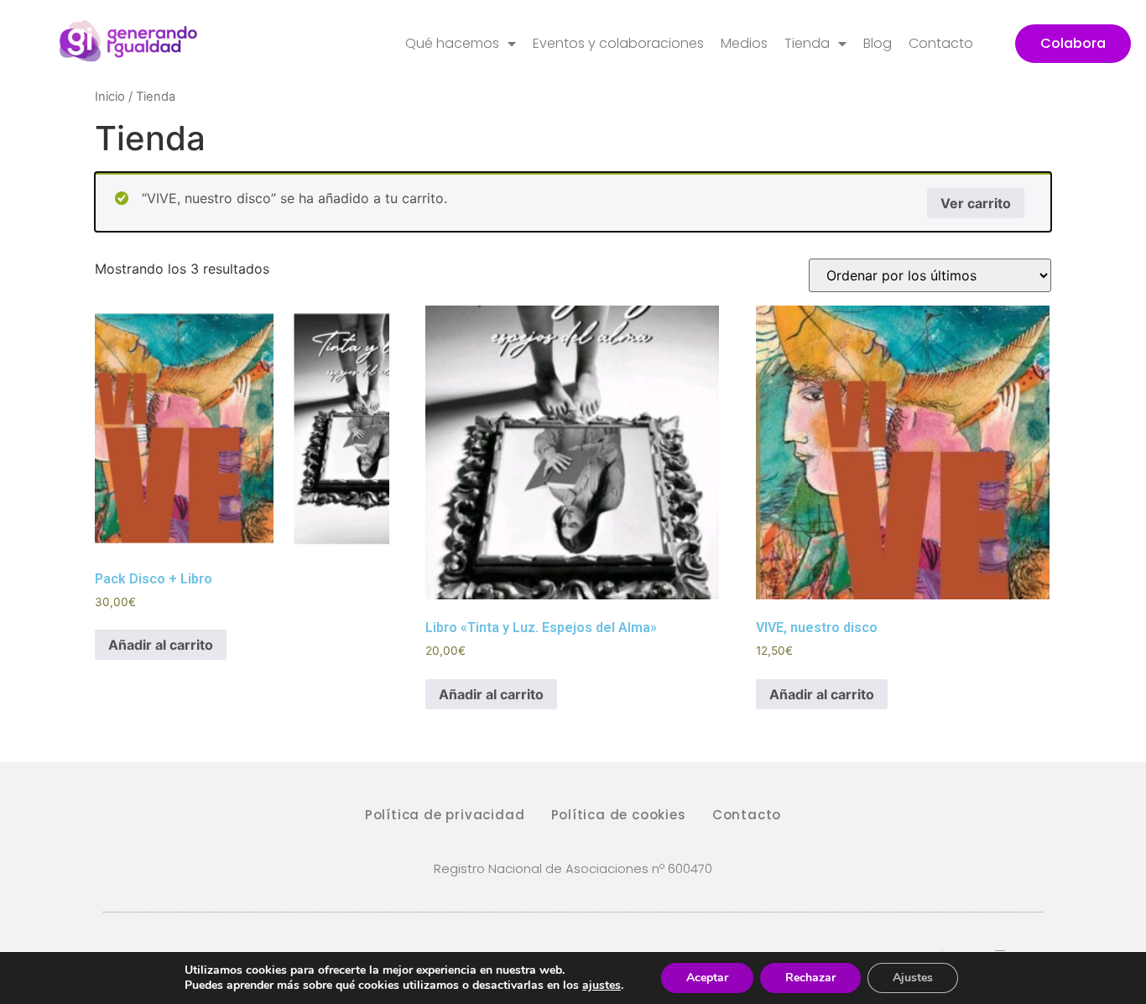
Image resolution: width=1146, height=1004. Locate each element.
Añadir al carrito (160, 644)
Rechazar (810, 978)
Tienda (807, 43)
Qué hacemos (452, 43)
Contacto (941, 43)
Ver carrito (975, 203)
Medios (744, 43)
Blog (877, 43)
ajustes (601, 985)
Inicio (110, 96)
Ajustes (913, 978)
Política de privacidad (445, 815)
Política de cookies (618, 815)
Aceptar (707, 978)
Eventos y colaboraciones (618, 43)
